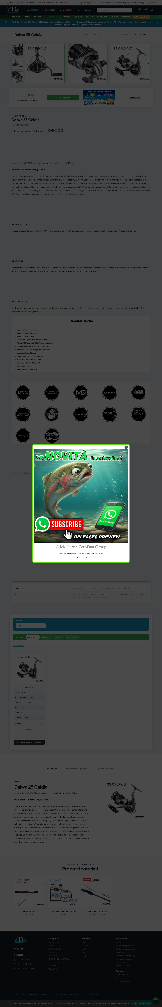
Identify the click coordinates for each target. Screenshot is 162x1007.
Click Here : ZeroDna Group (81, 546)
